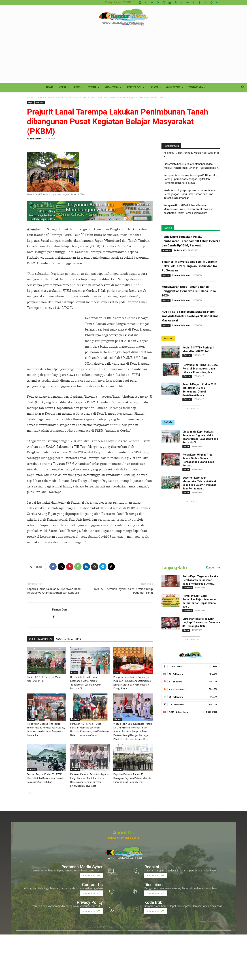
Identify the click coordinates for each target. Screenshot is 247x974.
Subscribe (211, 712)
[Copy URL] (111, 566)
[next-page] (35, 793)
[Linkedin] (169, 2)
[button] (242, 87)
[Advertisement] (123, 55)
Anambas (50, 97)
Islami (154, 87)
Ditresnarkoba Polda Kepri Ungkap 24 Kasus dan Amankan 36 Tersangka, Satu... (201, 622)
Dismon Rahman (181, 275)
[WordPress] (211, 2)
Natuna (168, 228)
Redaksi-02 (179, 250)
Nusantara (112, 87)
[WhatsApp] (78, 566)
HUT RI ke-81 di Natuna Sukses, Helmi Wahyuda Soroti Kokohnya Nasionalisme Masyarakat (190, 316)
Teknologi (134, 87)
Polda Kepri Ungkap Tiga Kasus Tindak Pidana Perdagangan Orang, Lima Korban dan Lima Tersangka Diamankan (190, 194)
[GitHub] (157, 2)
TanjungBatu (174, 567)
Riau (77, 87)
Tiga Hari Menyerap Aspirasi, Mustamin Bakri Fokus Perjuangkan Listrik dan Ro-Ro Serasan (189, 266)
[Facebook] (145, 2)
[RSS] (181, 2)
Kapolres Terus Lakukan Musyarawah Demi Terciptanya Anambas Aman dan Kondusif (54, 590)
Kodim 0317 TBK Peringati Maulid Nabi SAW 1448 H (192, 154)
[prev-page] (29, 793)
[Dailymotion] (139, 2)
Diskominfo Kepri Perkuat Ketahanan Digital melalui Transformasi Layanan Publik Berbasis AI (191, 166)
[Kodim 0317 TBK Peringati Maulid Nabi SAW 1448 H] (46, 660)
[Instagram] (163, 2)
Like (215, 666)
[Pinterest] (175, 2)
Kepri (62, 87)
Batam (74, 672)
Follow (213, 673)
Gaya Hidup (173, 87)
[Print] (94, 566)
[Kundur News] (123, 17)
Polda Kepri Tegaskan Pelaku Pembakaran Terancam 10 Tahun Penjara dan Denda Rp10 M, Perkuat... (190, 241)
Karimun (32, 672)
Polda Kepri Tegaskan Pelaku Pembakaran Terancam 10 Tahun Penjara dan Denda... (200, 580)
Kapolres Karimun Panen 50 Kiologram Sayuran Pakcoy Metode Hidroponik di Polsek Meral (132, 778)
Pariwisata (195, 87)
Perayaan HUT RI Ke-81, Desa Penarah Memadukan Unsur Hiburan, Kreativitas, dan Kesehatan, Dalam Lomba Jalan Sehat (188, 209)
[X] (205, 2)
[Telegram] (103, 566)
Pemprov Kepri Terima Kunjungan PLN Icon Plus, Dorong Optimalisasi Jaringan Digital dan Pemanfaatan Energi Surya (191, 179)
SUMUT (92, 87)
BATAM (168, 422)
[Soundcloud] (187, 2)
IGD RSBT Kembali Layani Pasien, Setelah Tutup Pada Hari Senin (123, 590)
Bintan (117, 719)
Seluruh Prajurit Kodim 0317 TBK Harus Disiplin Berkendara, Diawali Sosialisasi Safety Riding (45, 778)
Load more (189, 408)
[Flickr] (151, 2)
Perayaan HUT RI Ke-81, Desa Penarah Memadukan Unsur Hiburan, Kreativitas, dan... (200, 369)
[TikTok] (193, 2)
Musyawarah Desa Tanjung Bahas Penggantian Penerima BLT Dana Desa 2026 (188, 291)
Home (50, 87)
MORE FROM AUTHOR (68, 639)
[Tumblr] (199, 2)
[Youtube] (217, 2)
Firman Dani (36, 138)
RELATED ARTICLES (40, 639)
